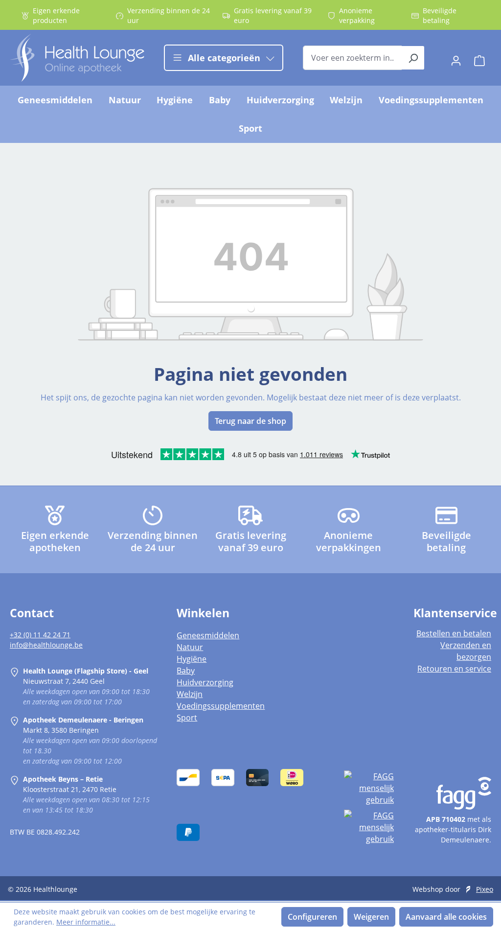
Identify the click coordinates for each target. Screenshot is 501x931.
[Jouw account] (456, 58)
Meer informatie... (85, 922)
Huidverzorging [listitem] (205, 682)
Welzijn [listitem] (190, 694)
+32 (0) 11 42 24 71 (40, 634)
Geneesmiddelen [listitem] (208, 635)
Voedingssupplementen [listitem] (221, 705)
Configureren (312, 916)
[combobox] (352, 58)
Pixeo (484, 889)
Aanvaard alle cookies (446, 916)
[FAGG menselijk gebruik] (369, 788)
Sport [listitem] (187, 717)
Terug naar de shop (250, 421)
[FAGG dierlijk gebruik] (369, 827)
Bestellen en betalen (453, 633)
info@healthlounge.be (46, 645)
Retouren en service (454, 668)
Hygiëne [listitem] (191, 658)
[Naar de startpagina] (77, 58)
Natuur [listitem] (190, 647)
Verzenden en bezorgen (465, 651)
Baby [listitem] (186, 670)
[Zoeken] (413, 58)
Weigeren (371, 916)
